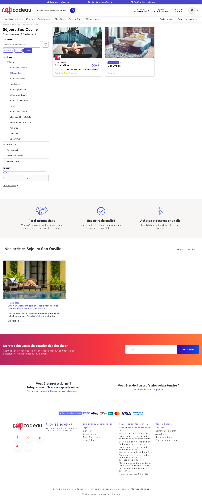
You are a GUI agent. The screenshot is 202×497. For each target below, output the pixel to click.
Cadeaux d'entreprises (167, 440)
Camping (14, 133)
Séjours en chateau (19, 111)
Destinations (75, 19)
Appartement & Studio (20, 122)
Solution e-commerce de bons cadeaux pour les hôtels (135, 443)
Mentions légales (140, 489)
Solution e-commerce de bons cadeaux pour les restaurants (135, 437)
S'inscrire (188, 349)
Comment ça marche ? (167, 431)
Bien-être (11, 144)
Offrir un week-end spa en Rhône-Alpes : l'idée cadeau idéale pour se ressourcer (33, 307)
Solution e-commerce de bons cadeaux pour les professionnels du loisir (135, 457)
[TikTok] (28, 446)
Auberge (14, 128)
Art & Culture (13, 161)
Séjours (6, 24)
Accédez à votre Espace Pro (134, 433)
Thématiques (92, 19)
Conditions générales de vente (69, 489)
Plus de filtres (9, 185)
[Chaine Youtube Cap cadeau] (39, 437)
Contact (159, 427)
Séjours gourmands (19, 89)
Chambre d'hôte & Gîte (20, 117)
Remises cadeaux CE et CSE (133, 474)
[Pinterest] (17, 446)
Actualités (160, 434)
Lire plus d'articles (185, 249)
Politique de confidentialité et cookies (108, 489)
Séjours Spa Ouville (30, 24)
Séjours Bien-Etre (18, 78)
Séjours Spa (15, 24)
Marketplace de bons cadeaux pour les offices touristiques (135, 464)
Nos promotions (163, 437)
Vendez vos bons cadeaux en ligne (134, 428)
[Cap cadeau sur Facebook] (17, 437)
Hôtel (12, 106)
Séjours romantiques (19, 100)
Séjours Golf (15, 138)
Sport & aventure (15, 155)
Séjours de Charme (18, 67)
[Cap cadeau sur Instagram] (28, 437)
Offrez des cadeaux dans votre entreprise (135, 469)
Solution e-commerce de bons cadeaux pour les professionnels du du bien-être (135, 449)
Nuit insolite (15, 84)
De (4, 178)
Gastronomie (13, 150)
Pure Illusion (113, 494)
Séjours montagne (18, 95)
